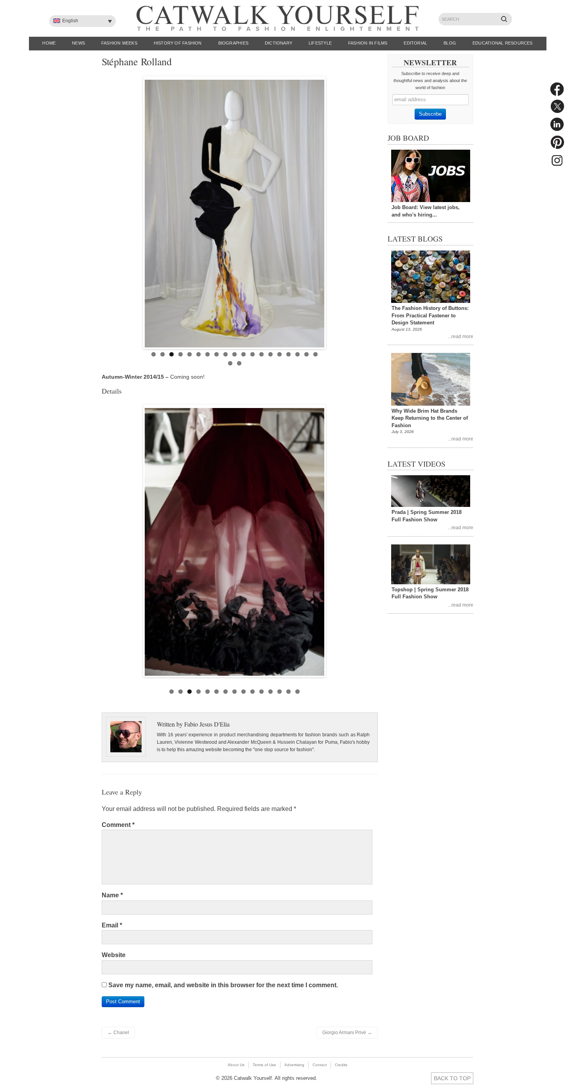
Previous (136, 211)
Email (112, 925)
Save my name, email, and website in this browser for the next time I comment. (223, 985)
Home (49, 43)
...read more (460, 336)
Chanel (118, 1032)
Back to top (452, 1078)
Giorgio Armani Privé (347, 1032)
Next (332, 211)
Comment (118, 825)
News (78, 43)
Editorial (415, 43)
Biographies (233, 43)
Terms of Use (264, 1065)
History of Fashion (178, 43)
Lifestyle (320, 43)
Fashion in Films (368, 43)
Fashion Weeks (119, 43)
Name (112, 895)
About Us (236, 1065)
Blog (450, 43)
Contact (320, 1065)
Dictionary (278, 43)
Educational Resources (503, 43)
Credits (341, 1065)
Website (114, 955)
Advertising (294, 1065)
